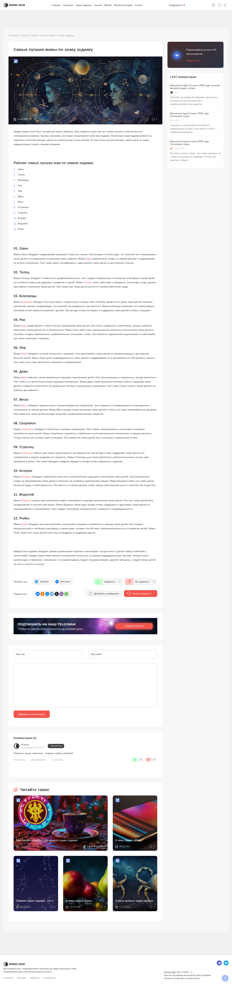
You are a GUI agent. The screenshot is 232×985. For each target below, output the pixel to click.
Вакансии (34, 978)
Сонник (98, 5)
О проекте (8, 978)
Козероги (26, 476)
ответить (21, 759)
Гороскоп (68, 5)
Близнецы (26, 302)
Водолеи (26, 500)
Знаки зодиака (84, 5)
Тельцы (88, 282)
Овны (89, 258)
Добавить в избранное (106, 593)
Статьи (138, 5)
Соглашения (49, 978)
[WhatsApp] (66, 594)
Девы (24, 377)
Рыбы (24, 524)
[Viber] (61, 594)
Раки (23, 325)
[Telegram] (52, 594)
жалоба (59, 759)
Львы (24, 353)
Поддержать (177, 5)
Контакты (21, 978)
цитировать (40, 759)
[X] (57, 594)
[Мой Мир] (47, 594)
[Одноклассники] (42, 594)
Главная (56, 5)
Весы (24, 405)
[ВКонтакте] (38, 594)
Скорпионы (27, 429)
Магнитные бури (123, 5)
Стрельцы (26, 453)
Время (108, 5)
